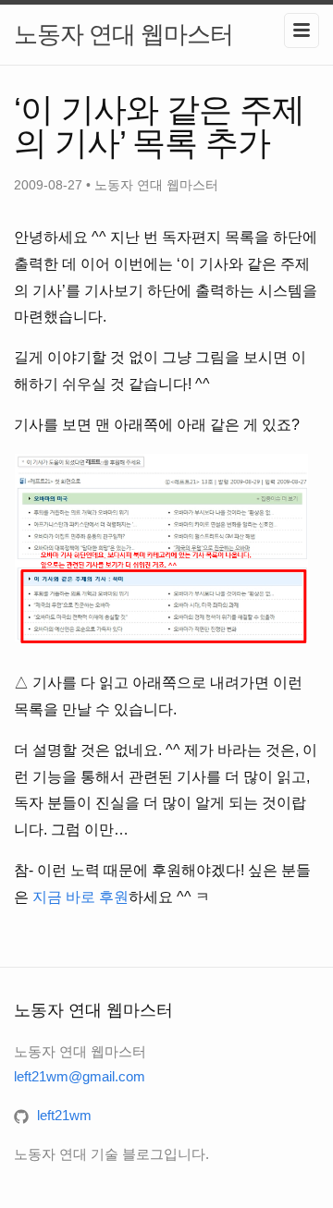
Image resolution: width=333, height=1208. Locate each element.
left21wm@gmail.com (79, 1076)
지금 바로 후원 (80, 897)
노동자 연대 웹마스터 (123, 34)
